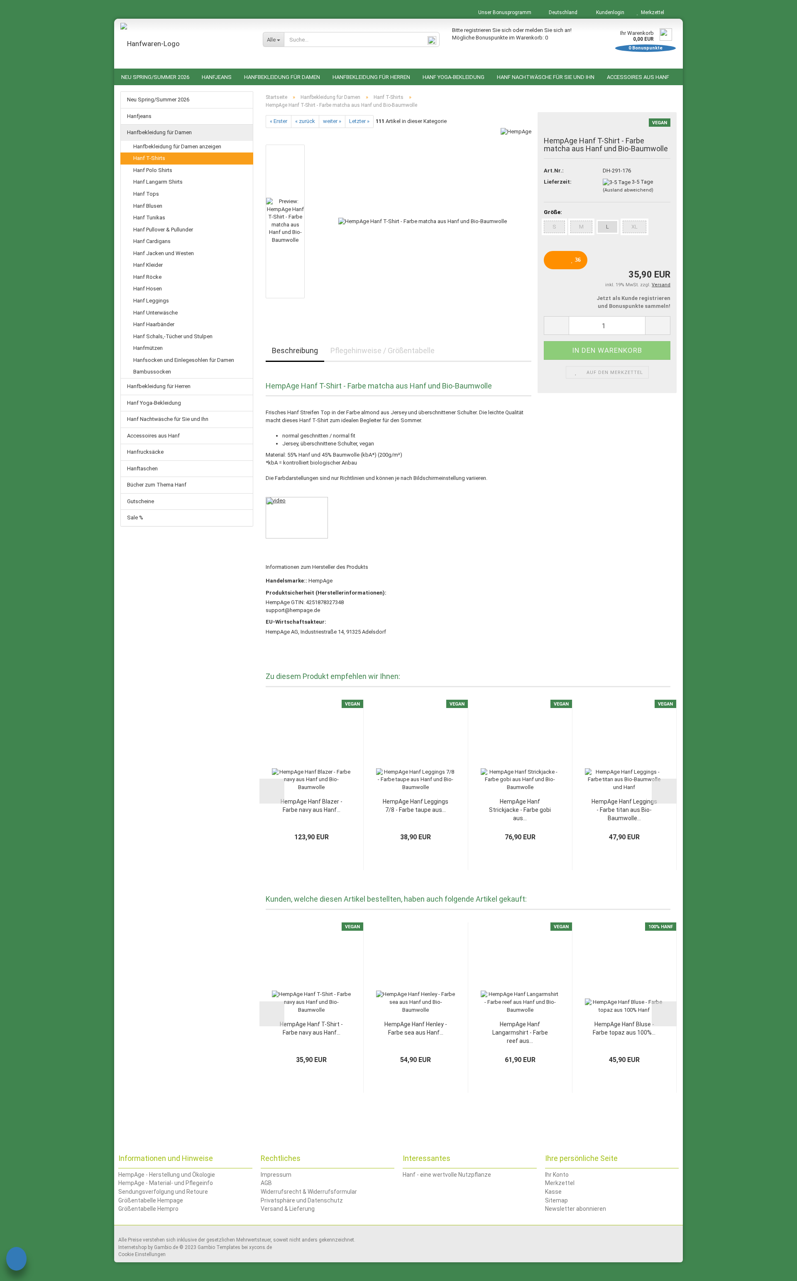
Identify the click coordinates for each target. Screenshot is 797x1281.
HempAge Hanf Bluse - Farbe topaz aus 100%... (624, 1028)
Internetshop (132, 1247)
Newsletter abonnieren (575, 1208)
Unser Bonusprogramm (504, 12)
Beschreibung (295, 350)
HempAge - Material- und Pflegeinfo (165, 1183)
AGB (266, 1183)
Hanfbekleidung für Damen (282, 77)
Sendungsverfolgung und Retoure (163, 1191)
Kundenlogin (609, 12)
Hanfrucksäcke (145, 452)
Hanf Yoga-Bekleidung (453, 77)
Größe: (553, 212)
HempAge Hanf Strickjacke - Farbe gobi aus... (520, 809)
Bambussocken (152, 372)
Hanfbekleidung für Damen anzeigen (177, 146)
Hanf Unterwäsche (155, 313)
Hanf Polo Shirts (152, 170)
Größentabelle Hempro (148, 1208)
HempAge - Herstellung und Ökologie (166, 1174)
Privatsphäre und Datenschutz (302, 1200)
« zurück (305, 121)
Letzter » (359, 121)
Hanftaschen (142, 468)
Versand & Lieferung (288, 1208)
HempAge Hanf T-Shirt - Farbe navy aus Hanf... (311, 1028)
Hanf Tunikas (149, 217)
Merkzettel (651, 12)
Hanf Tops (146, 194)
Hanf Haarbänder (153, 324)
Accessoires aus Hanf (638, 77)
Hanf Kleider (148, 265)
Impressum (276, 1174)
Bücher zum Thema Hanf (156, 485)
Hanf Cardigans (152, 241)
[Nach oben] (774, 1268)
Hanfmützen (148, 348)
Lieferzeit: (558, 182)
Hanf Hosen (147, 288)
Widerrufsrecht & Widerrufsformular (309, 1191)
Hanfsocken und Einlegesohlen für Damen (183, 360)
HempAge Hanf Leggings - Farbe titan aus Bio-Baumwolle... (624, 809)
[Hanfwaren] (185, 44)
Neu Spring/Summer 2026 (155, 77)
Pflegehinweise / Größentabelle (382, 350)
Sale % (135, 517)
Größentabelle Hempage (150, 1200)
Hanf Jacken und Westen (163, 253)
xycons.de (260, 1247)
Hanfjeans (217, 77)
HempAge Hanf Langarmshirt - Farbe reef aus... (520, 1032)
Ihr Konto (557, 1174)
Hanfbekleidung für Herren (371, 77)
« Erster (278, 121)
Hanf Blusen (147, 206)
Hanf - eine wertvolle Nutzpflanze (447, 1174)
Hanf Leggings (151, 301)
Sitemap (556, 1200)
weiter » (332, 121)
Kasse (553, 1191)
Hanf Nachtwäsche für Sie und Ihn (545, 77)
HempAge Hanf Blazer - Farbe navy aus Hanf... (311, 805)
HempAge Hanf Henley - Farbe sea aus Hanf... (415, 1028)
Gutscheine (140, 501)
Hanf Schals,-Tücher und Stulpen (173, 336)
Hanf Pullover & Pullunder (163, 229)
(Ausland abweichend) (628, 190)
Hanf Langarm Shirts (158, 182)
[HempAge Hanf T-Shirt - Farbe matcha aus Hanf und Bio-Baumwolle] (422, 221)
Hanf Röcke (147, 277)
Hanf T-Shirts (149, 158)
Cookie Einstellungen (142, 1254)
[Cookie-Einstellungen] (16, 1260)
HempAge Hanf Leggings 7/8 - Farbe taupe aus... (415, 805)
